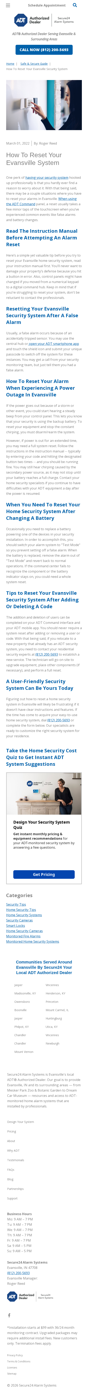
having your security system (46, 177)
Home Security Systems (24, 915)
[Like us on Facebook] (9, 1316)
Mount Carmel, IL (57, 1010)
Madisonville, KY (25, 993)
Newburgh (52, 1043)
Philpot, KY (21, 1027)
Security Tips (16, 904)
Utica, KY (52, 1027)
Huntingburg (54, 1018)
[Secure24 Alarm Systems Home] (44, 20)
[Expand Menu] (43, 28)
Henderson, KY (55, 993)
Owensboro (22, 1002)
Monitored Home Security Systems (32, 941)
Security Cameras (19, 920)
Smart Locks (15, 925)
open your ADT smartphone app (53, 343)
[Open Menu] (8, 5)
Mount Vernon (23, 1052)
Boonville (20, 1010)
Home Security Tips (21, 909)
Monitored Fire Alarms (23, 936)
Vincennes (52, 985)
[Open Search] (75, 5)
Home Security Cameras (24, 931)
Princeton (52, 1002)
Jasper (18, 985)
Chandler (20, 1035)
